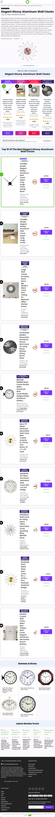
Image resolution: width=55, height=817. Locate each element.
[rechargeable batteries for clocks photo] (49, 732)
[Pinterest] (43, 789)
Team (2, 793)
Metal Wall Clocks (5, 8)
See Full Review (8, 133)
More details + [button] (46, 187)
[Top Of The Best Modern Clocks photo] (9, 764)
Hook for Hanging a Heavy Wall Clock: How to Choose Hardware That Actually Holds (16, 744)
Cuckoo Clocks (32, 768)
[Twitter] (36, 789)
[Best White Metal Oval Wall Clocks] (9, 697)
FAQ (2, 795)
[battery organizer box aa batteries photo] (6, 732)
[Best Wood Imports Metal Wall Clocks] (45, 670)
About (2, 791)
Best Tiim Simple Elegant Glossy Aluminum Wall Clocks (8, 690)
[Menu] (1, 2)
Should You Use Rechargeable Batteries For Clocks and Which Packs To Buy (49, 744)
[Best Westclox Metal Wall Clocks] (27, 697)
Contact (3, 797)
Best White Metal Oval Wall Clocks (8, 714)
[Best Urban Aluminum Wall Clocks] (27, 670)
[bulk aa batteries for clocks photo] (38, 732)
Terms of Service (5, 807)
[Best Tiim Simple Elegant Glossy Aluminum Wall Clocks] (9, 670)
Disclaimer (3, 805)
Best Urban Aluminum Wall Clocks (27, 688)
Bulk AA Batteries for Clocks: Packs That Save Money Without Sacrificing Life (38, 743)
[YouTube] (39, 789)
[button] (54, 807)
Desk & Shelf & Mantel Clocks (35, 770)
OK (30, 815)
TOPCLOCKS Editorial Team (6, 38)
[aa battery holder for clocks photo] (27, 732)
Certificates (4, 809)
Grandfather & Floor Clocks (35, 772)
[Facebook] (29, 789)
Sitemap (3, 799)
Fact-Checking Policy (6, 803)
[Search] (52, 2)
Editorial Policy (4, 801)
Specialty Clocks (32, 774)
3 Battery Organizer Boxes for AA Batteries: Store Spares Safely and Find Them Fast (5, 744)
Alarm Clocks (31, 764)
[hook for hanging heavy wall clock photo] (16, 732)
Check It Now (46, 180)
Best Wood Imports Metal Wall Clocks (45, 688)
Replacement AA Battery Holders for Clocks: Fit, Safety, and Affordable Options (27, 744)
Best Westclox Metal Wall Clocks (27, 715)
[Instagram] (33, 789)
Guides (30, 776)
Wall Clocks (31, 766)
